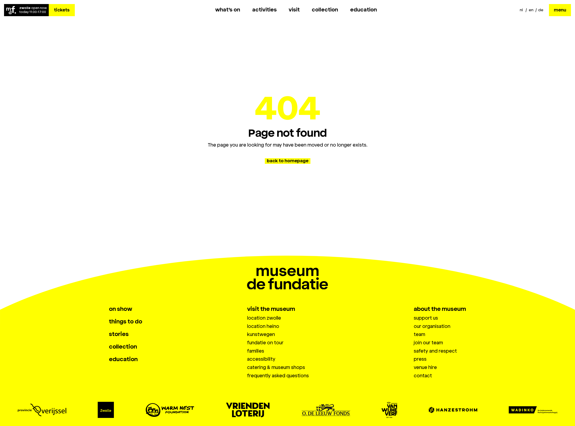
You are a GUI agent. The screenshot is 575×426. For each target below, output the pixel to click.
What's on (227, 10)
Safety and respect (435, 351)
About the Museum (440, 309)
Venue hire (425, 367)
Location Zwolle (264, 318)
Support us (426, 318)
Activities (264, 10)
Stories (119, 334)
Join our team (428, 342)
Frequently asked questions (278, 375)
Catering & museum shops (276, 367)
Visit (294, 10)
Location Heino (263, 326)
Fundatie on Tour (265, 342)
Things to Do (125, 321)
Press (420, 359)
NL (521, 10)
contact (423, 375)
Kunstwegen (261, 334)
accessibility (261, 359)
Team (419, 334)
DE (540, 10)
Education (363, 10)
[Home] (11, 10)
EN (531, 10)
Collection (325, 10)
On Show (120, 309)
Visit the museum (271, 309)
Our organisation (432, 326)
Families (255, 351)
